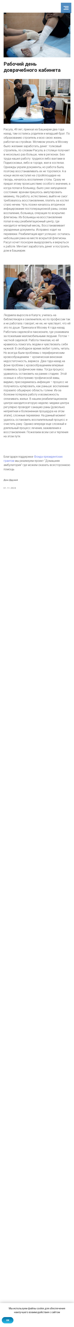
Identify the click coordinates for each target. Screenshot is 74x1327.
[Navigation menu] (66, 8)
